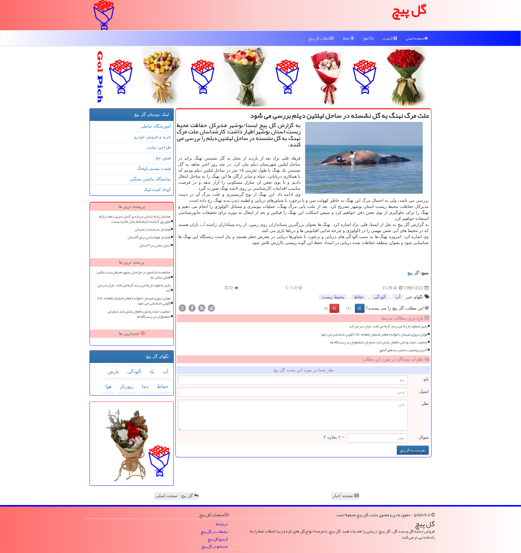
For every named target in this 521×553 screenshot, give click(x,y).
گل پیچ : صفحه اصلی (175, 496)
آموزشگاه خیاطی (156, 126)
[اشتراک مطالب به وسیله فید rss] (201, 308)
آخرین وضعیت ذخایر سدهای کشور (403, 350)
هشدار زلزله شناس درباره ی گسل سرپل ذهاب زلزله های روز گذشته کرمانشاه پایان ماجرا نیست (134, 219)
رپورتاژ (127, 386)
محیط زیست (333, 297)
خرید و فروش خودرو (152, 137)
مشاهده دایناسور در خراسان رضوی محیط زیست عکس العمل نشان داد (133, 275)
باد (151, 371)
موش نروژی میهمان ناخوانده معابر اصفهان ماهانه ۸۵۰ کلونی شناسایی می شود (373, 334)
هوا (365, 38)
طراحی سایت (158, 147)
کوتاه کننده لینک (157, 189)
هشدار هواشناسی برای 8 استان (149, 237)
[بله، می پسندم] (360, 308)
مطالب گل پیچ (318, 38)
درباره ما (222, 524)
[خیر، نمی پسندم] (334, 308)
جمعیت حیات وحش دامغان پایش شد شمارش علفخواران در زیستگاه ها (378, 342)
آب (202, 224)
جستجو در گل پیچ (214, 546)
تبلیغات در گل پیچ (214, 531)
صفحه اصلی (415, 38)
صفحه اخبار (343, 496)
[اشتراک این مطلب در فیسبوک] (192, 308)
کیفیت (388, 38)
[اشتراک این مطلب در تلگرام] (211, 308)
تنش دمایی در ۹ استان (154, 245)
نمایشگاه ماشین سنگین (150, 179)
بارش (113, 371)
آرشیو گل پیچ (218, 539)
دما (145, 386)
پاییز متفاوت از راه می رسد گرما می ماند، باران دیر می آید (388, 326)
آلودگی (380, 297)
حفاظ (347, 38)
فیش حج (163, 158)
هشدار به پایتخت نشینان (152, 229)
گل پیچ (413, 273)
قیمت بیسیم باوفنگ (154, 168)
